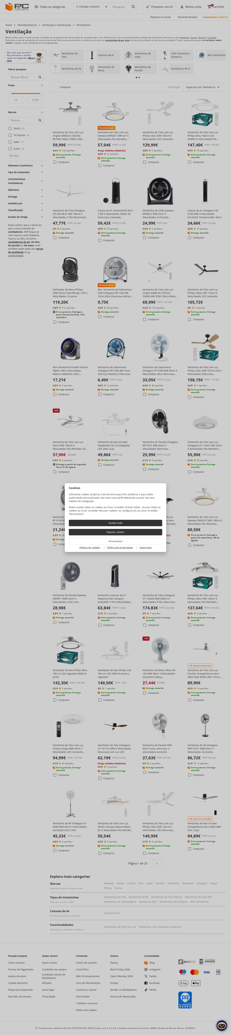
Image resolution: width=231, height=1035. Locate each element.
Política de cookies (89, 547)
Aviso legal (146, 547)
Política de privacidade (120, 547)
